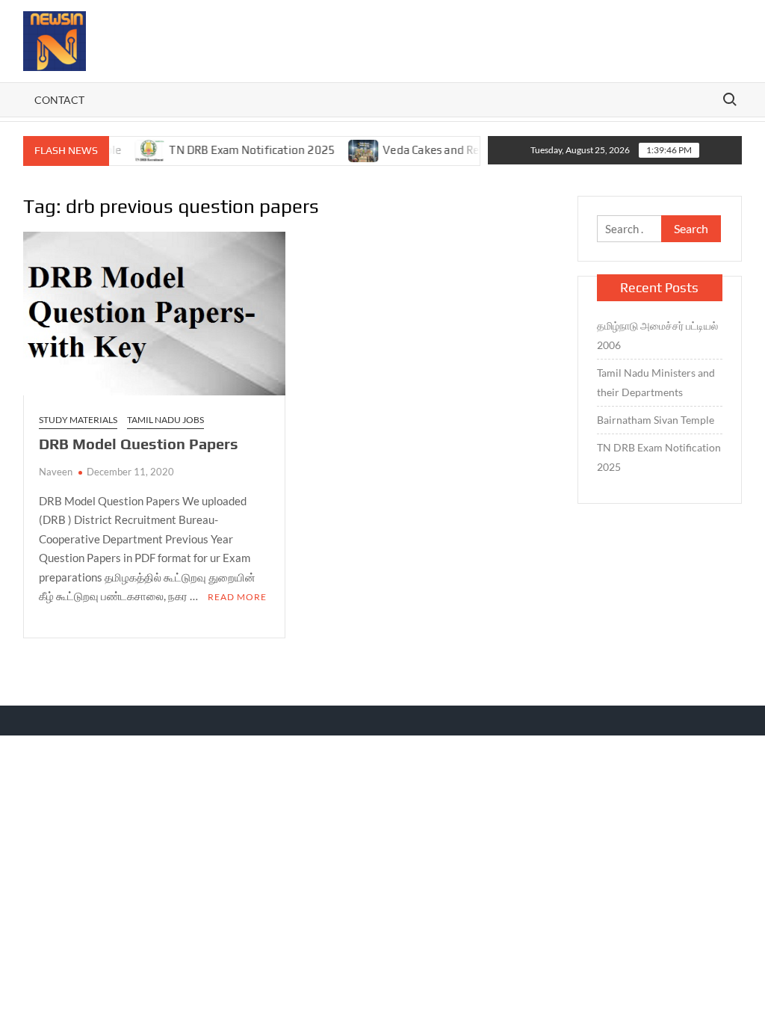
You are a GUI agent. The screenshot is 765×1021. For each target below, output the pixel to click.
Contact (59, 99)
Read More (237, 596)
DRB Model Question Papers (138, 443)
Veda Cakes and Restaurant (439, 150)
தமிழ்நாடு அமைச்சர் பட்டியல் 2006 (657, 335)
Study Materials (78, 419)
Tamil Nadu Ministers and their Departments (656, 382)
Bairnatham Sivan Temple (655, 419)
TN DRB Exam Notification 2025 (237, 150)
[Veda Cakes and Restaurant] (350, 149)
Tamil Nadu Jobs (165, 419)
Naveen (55, 472)
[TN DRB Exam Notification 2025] (136, 149)
